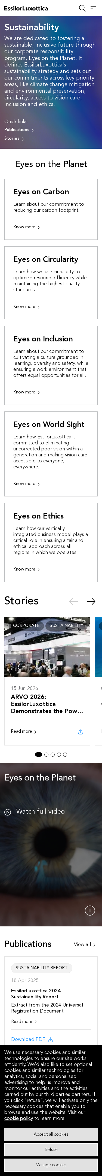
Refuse (51, 1150)
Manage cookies (51, 1165)
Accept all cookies (51, 1134)
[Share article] (80, 732)
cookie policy (18, 1118)
